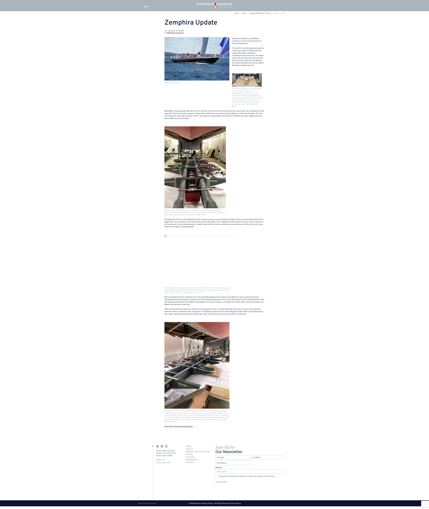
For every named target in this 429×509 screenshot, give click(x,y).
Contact (190, 462)
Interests (218, 467)
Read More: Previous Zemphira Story (178, 426)
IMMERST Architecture (198, 451)
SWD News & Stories (175, 32)
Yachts (189, 449)
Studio (189, 454)
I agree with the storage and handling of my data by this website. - (247, 476)
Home (237, 13)
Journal (244, 13)
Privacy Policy (269, 476)
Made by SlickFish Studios (147, 503)
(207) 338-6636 (163, 462)
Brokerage (191, 459)
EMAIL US (160, 460)
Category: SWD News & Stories (260, 13)
